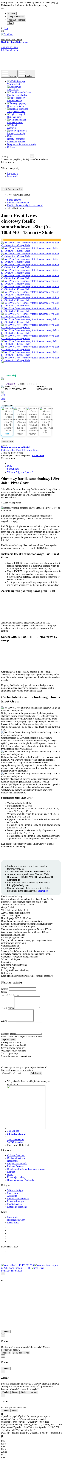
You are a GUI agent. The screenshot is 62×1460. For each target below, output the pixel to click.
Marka (10, 1174)
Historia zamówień (16, 1220)
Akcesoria (12, 1196)
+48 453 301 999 (25, 1265)
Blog (10, 23)
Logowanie (12, 176)
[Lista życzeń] (2, 445)
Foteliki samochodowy (18, 1198)
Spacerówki (13, 1193)
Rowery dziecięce (15, 1201)
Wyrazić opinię (8, 1039)
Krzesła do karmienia (17, 1206)
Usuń (14, 1410)
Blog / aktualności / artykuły (20, 1180)
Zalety (4, 1021)
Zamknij (5, 1332)
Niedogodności (8, 1033)
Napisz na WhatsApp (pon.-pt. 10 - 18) (29, 1266)
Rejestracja (12, 173)
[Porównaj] (5, 445)
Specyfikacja (13, 469)
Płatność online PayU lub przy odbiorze (20, 450)
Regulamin (12, 1161)
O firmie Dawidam (16, 1155)
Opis (9, 466)
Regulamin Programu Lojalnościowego (26, 1169)
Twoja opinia (7, 1008)
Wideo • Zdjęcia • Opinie (20, 472)
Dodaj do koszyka (21, 1353)
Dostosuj (6, 1353)
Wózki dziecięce (15, 1190)
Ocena (4, 992)
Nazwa (4, 989)
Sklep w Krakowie (16, 17)
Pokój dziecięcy (14, 1204)
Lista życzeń (13, 1222)
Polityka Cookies (15, 1166)
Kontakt (11, 1171)
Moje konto (12, 1217)
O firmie (11, 13)
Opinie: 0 (10, 383)
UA (6, 28)
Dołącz (15, 1392)
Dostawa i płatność (16, 20)
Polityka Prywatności (17, 1163)
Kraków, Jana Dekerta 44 (14, 42)
